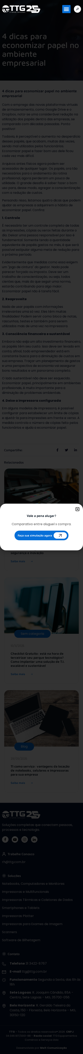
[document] (41, 527)
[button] (66, 9)
